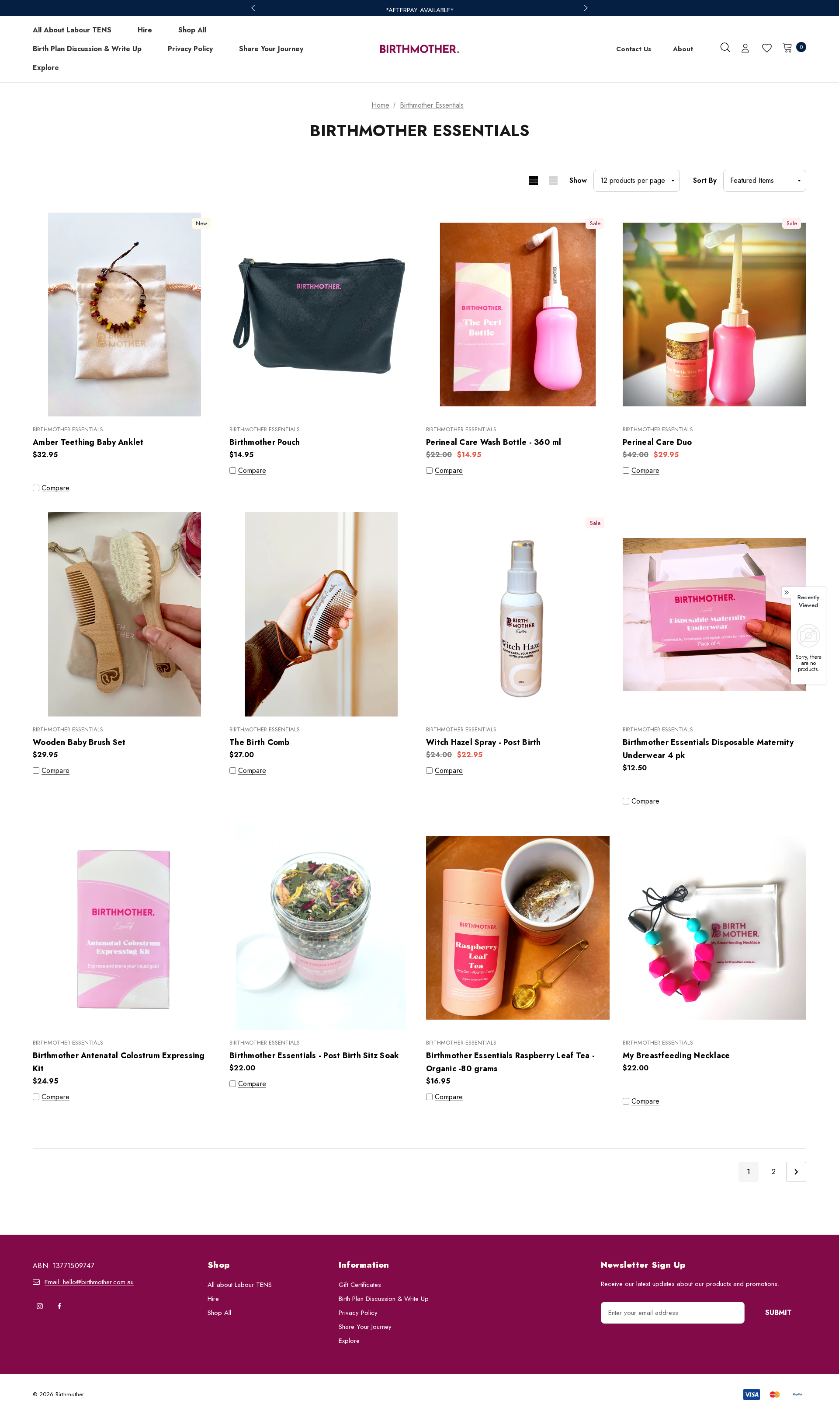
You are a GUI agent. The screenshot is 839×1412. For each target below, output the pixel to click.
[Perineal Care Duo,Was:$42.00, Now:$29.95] (714, 315)
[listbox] (764, 181)
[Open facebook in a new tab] (59, 1306)
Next (796, 1171)
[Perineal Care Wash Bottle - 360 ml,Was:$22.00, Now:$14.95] (518, 315)
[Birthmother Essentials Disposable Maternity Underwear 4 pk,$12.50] (714, 614)
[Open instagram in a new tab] (40, 1306)
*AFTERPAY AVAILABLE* (419, 10)
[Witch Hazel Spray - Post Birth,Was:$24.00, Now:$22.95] (518, 614)
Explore (349, 1341)
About (683, 49)
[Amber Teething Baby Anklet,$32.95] (124, 315)
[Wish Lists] (766, 48)
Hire (213, 1299)
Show (578, 180)
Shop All (219, 1313)
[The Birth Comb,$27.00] (321, 614)
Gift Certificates (360, 1285)
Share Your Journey (365, 1327)
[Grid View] (533, 180)
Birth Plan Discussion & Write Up (384, 1299)
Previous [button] (254, 8)
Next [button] (584, 8)
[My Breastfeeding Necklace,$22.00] (714, 927)
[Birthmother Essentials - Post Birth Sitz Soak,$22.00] (321, 927)
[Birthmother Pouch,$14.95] (321, 315)
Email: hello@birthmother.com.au (89, 1282)
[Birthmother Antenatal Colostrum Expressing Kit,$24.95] (124, 927)
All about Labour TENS (240, 1285)
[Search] (725, 47)
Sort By (705, 180)
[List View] (553, 180)
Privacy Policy (358, 1313)
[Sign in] (745, 49)
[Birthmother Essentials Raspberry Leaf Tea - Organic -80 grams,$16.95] (518, 927)
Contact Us (633, 49)
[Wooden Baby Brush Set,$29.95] (124, 614)
